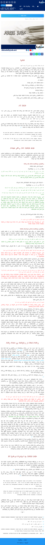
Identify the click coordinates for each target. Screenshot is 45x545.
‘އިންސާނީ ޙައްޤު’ (20, 350)
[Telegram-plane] (9, 2)
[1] (20, 127)
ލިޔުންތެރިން (20, 540)
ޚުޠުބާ (20, 6)
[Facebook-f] (4, 2)
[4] (31, 437)
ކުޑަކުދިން (21, 9)
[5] (13, 469)
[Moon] (2, 2)
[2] (43, 377)
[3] (24, 409)
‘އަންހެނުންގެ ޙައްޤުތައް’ (16, 355)
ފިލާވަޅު (33, 6)
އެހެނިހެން (37, 19)
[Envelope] (15, 2)
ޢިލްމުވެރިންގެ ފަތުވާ (27, 6)
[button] (42, 54)
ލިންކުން (28, 355)
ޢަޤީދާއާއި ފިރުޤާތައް (32, 19)
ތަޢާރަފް (25, 540)
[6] (20, 475)
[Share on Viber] (31, 54)
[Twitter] (7, 2)
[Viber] (12, 2)
